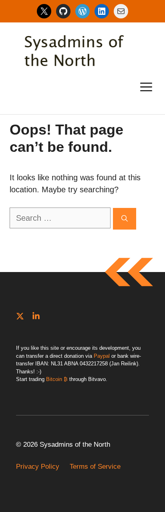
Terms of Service (95, 466)
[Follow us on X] (20, 316)
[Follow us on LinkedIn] (36, 316)
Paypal (102, 356)
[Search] (124, 219)
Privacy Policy (37, 466)
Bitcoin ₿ (57, 379)
